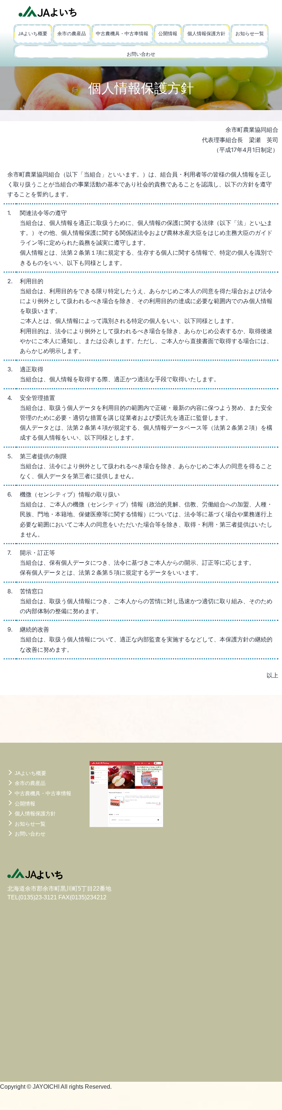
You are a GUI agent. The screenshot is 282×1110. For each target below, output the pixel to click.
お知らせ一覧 (249, 33)
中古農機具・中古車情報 (122, 33)
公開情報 (167, 33)
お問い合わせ (141, 54)
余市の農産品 (71, 33)
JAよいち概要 (32, 33)
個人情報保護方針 (206, 33)
